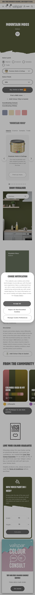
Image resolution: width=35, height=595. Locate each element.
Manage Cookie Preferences (17, 318)
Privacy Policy (18, 295)
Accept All (17, 304)
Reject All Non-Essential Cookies (17, 311)
